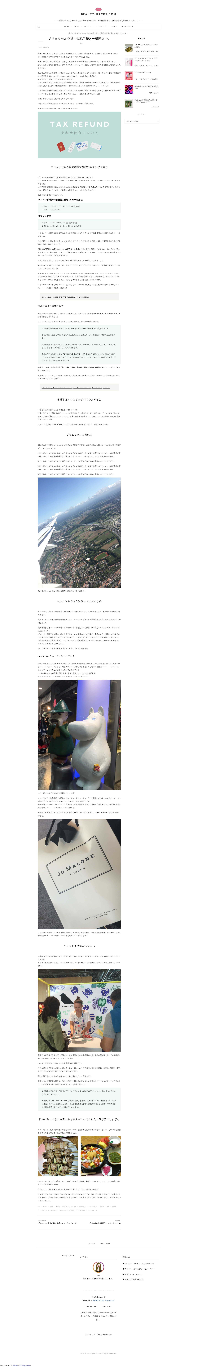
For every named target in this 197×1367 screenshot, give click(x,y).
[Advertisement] (56, 1270)
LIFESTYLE (101, 27)
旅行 (81, 43)
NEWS (76, 27)
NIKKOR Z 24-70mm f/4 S (103, 1300)
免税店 (114, 1206)
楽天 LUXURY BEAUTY (134, 1280)
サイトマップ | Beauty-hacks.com (98, 1334)
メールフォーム (105, 1312)
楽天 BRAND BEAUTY (134, 1274)
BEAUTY (88, 27)
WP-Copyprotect (24, 1365)
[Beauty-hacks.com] (98, 12)
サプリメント (144, 79)
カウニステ (85, 963)
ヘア (136, 79)
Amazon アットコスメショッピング (139, 1263)
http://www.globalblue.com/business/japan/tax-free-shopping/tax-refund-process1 (76, 388)
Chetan (15, 1365)
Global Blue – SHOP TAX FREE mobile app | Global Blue (65, 297)
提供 (137, 51)
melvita (45, 1206)
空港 (108, 1206)
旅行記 (102, 1206)
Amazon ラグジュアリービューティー (140, 1269)
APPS (114, 27)
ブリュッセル (72, 1206)
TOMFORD (81, 1210)
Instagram (127, 27)
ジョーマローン (92, 1210)
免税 (51, 1206)
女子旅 (58, 1206)
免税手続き (82, 1206)
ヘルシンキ (53, 1210)
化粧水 (141, 65)
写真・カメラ (154, 93)
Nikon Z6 (86, 1300)
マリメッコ (43, 1210)
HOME (66, 27)
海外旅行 (72, 1210)
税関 (63, 1206)
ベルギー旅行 (93, 1206)
